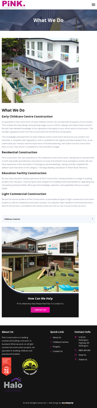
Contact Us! (40, 310)
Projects (56, 346)
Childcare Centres (12, 219)
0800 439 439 (84, 350)
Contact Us (58, 351)
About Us (57, 337)
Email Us (82, 355)
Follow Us (83, 359)
